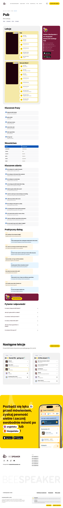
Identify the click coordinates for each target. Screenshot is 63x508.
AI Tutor (27, 3)
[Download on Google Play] (18, 437)
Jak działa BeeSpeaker (14, 3)
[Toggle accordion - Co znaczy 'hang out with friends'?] (38, 308)
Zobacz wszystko (55, 345)
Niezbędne (36, 497)
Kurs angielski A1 (35, 460)
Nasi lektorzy (32, 3)
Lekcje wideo (22, 3)
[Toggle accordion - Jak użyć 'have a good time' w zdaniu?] (38, 325)
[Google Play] (47, 56)
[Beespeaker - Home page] (4, 3)
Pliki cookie (57, 492)
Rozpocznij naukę (17, 298)
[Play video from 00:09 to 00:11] (21, 70)
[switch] (15, 33)
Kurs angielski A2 (35, 461)
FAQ (37, 3)
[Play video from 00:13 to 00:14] (21, 40)
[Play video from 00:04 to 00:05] (21, 36)
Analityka (35, 500)
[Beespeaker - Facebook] (7, 460)
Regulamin (50, 492)
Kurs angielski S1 (35, 456)
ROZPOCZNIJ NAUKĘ (54, 3)
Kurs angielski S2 (35, 458)
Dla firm (40, 3)
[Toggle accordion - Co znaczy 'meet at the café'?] (38, 321)
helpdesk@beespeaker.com (14, 464)
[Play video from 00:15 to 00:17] (21, 75)
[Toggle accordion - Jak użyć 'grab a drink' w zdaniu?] (38, 313)
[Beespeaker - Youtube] (14, 460)
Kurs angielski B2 (35, 465)
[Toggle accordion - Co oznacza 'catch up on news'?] (38, 317)
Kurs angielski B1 (35, 463)
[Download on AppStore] (8, 437)
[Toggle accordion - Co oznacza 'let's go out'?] (38, 330)
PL (46, 3)
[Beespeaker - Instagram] (4, 460)
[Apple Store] (47, 53)
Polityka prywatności (41, 492)
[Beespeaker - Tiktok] (11, 460)
